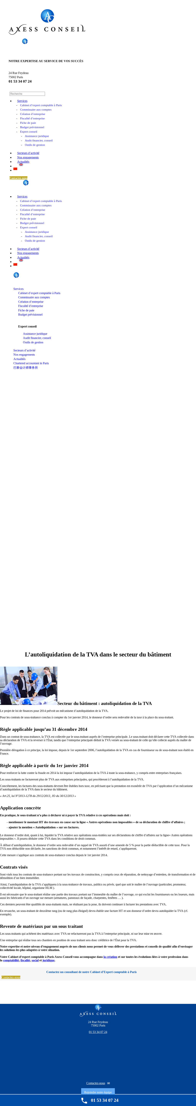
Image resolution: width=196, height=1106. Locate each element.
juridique (48, 960)
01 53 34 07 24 (20, 81)
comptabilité (11, 960)
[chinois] (15, 168)
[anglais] (21, 164)
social (35, 960)
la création (110, 956)
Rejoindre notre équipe (98, 1092)
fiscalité (25, 960)
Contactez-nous (95, 1083)
